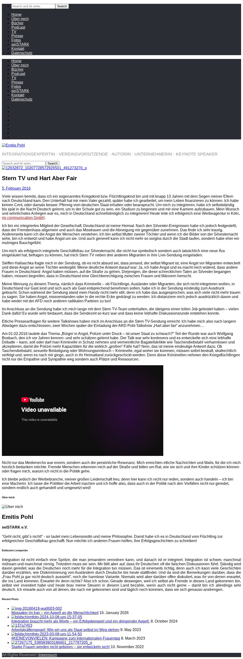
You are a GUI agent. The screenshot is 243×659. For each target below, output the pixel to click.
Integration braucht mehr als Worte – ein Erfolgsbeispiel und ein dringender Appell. (80, 621)
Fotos (16, 40)
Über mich (20, 19)
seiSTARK (20, 44)
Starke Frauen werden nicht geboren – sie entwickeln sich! (60, 647)
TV (13, 32)
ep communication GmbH (23, 218)
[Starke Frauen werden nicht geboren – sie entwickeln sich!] (51, 643)
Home (16, 15)
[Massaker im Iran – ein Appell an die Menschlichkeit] (36, 608)
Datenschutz (22, 53)
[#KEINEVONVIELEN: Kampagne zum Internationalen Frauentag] (46, 634)
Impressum (47, 655)
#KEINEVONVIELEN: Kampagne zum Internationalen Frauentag (65, 638)
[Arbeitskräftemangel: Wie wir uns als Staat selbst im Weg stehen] (21, 625)
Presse (17, 36)
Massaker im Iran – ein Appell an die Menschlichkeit (54, 613)
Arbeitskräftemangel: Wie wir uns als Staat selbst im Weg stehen (65, 630)
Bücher (17, 23)
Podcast (18, 27)
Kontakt (17, 49)
